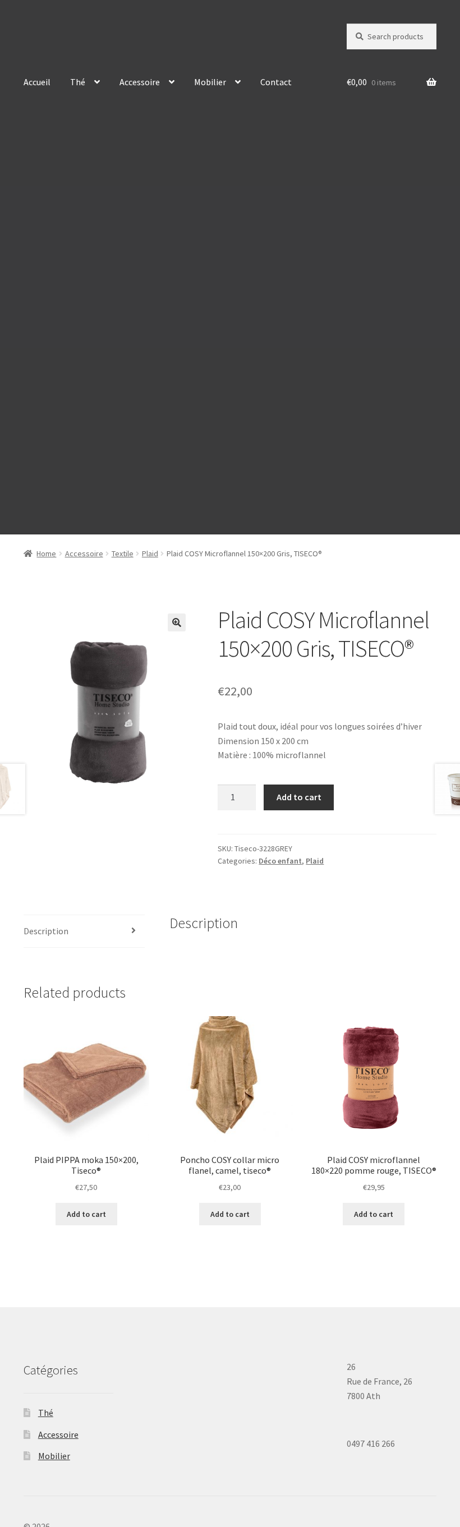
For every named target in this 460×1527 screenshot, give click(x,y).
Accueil (37, 81)
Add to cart (299, 796)
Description (46, 931)
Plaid (150, 553)
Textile (123, 553)
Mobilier (210, 81)
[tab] (84, 931)
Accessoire (139, 81)
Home (46, 553)
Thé (77, 81)
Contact (276, 81)
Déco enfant (280, 861)
